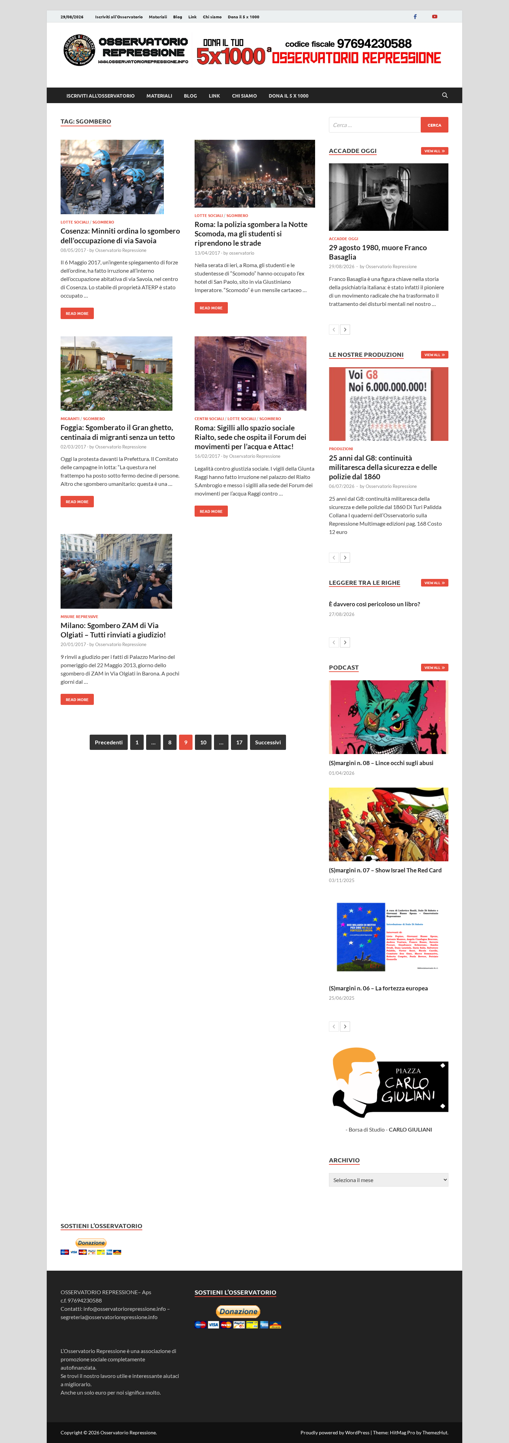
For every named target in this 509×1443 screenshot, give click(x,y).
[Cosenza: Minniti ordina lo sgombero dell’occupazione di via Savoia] (121, 178)
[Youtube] (434, 16)
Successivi (268, 742)
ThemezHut (434, 1432)
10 (203, 742)
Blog (177, 16)
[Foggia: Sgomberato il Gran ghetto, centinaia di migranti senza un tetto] (121, 374)
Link (192, 16)
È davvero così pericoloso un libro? (374, 604)
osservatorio (241, 253)
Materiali (158, 16)
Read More (75, 312)
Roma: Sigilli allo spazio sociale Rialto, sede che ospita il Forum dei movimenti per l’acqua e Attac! (250, 437)
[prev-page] (334, 330)
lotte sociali (75, 222)
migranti (70, 418)
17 (239, 742)
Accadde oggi (343, 238)
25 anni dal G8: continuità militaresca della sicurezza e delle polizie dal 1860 (383, 467)
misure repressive (79, 616)
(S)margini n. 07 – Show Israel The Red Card (385, 870)
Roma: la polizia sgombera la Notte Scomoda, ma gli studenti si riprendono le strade (251, 233)
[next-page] (345, 330)
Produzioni (341, 448)
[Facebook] (415, 16)
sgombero (103, 222)
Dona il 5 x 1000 (243, 16)
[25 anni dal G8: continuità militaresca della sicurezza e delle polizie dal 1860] (388, 404)
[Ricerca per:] (388, 125)
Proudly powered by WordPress (335, 1432)
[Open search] (445, 95)
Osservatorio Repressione (120, 250)
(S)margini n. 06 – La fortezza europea (378, 988)
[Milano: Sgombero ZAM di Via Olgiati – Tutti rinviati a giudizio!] (121, 572)
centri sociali (209, 418)
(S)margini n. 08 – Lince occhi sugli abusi (381, 762)
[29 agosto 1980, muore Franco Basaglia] (388, 196)
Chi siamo (212, 16)
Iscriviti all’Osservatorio (119, 16)
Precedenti (109, 742)
